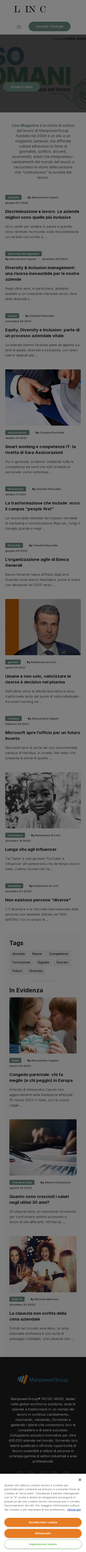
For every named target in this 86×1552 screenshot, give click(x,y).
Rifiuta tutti (43, 1533)
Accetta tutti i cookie (43, 1522)
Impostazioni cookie (43, 1544)
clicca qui (74, 1509)
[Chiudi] (80, 1479)
